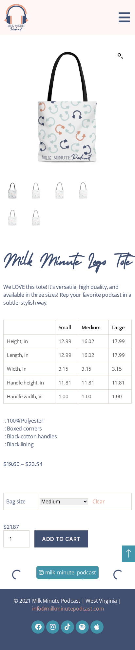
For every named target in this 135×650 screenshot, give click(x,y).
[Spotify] (82, 627)
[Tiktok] (67, 627)
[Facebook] (38, 627)
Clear (98, 501)
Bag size (16, 501)
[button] (120, 56)
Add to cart (61, 539)
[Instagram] (52, 627)
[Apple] (97, 627)
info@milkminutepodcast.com (68, 608)
